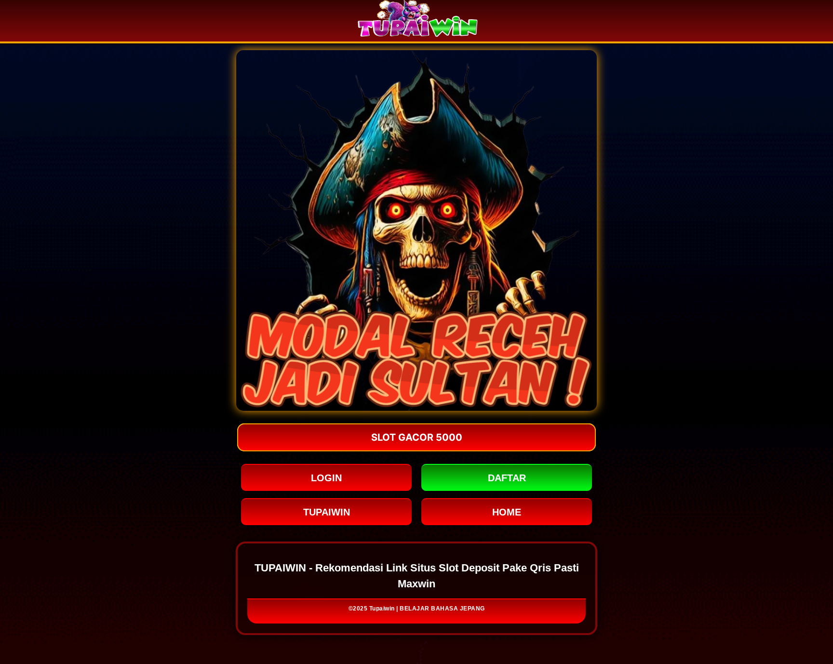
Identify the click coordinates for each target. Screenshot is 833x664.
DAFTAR (507, 478)
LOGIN (326, 478)
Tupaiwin (382, 608)
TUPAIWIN (326, 512)
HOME (506, 512)
